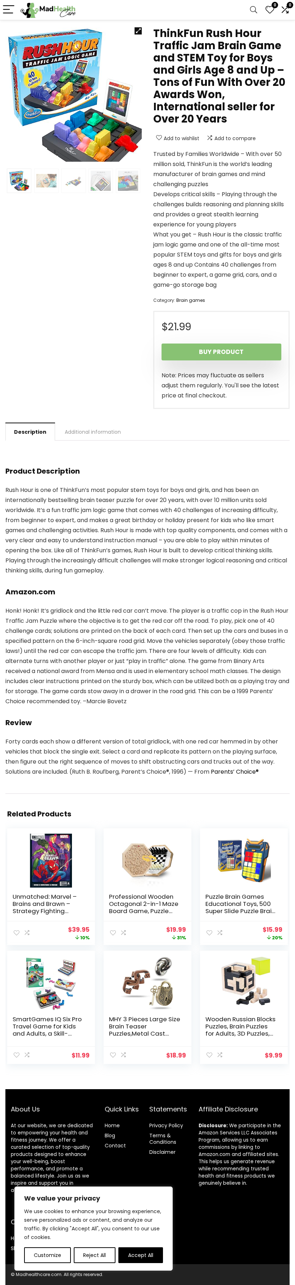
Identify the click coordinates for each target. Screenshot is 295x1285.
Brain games (190, 300)
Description (30, 432)
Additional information (93, 432)
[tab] (30, 432)
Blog (110, 1135)
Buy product (221, 351)
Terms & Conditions (162, 1139)
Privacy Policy (166, 1125)
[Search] (253, 9)
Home (112, 1125)
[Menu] (8, 9)
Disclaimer (162, 1152)
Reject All (94, 1255)
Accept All (140, 1255)
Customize (47, 1255)
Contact (115, 1145)
